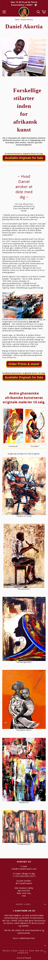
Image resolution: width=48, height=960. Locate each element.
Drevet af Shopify (24, 958)
